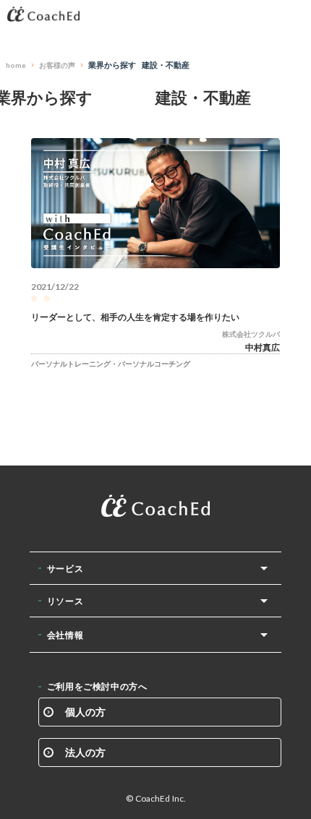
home (16, 65)
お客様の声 (57, 65)
